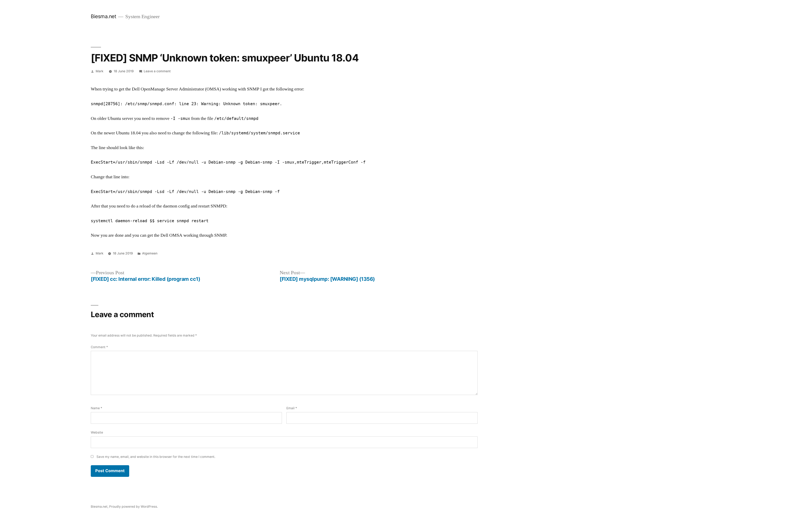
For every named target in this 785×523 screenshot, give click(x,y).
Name (96, 408)
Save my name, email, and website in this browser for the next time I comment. (155, 457)
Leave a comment (157, 71)
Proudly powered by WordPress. (133, 507)
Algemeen (149, 253)
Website (97, 432)
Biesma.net (103, 16)
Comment (99, 347)
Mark (99, 71)
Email (291, 408)
